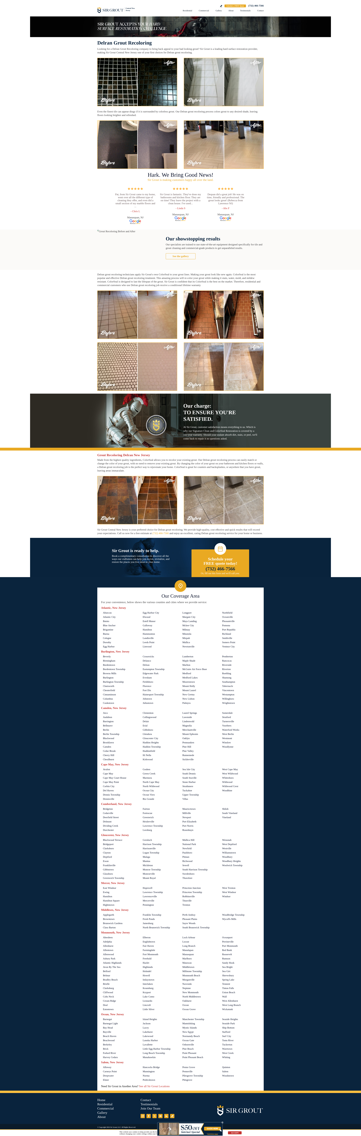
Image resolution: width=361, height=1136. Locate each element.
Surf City (226, 1036)
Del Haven (108, 790)
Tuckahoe (187, 790)
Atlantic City (109, 617)
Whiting (226, 1057)
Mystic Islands (189, 1027)
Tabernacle (227, 686)
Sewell (185, 865)
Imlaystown (148, 979)
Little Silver (148, 1009)
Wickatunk (227, 1009)
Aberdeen (108, 937)
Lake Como (148, 996)
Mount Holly (188, 686)
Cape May (108, 773)
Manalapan (187, 950)
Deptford (107, 857)
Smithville (227, 638)
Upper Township (190, 794)
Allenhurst (108, 946)
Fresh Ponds (149, 919)
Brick (105, 1048)
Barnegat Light (110, 1023)
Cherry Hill (108, 755)
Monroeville (149, 873)
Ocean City (148, 790)
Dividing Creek (110, 825)
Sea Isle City (188, 769)
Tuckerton (227, 1044)
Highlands (148, 967)
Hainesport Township (153, 694)
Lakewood (148, 1036)
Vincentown (228, 690)
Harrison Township (152, 844)
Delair (146, 721)
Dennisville (108, 799)
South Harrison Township (195, 869)
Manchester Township (193, 1019)
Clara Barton (109, 927)
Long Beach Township (154, 1053)
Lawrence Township (153, 825)
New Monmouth (190, 992)
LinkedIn (166, 1116)
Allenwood (108, 954)
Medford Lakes (190, 677)
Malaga (146, 857)
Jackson (147, 1023)
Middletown (188, 967)
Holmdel (147, 971)
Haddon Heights (151, 742)
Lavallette (148, 1044)
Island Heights (150, 1019)
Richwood (187, 861)
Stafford (226, 1032)
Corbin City (109, 786)
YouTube (160, 1116)
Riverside (227, 665)
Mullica (186, 642)
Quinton (226, 1067)
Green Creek (149, 773)
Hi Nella (147, 755)
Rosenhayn (187, 830)
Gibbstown (108, 869)
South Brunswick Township (196, 927)
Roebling (226, 673)
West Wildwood (230, 773)
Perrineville (228, 941)
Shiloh (225, 809)
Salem (225, 1071)
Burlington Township (113, 681)
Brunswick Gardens (112, 923)
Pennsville (187, 1071)
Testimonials (245, 10)
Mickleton (148, 865)
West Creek (228, 1053)
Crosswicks (148, 656)
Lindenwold (188, 721)
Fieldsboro (148, 681)
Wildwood (227, 782)
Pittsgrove (187, 1080)
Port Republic (229, 629)
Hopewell (147, 888)
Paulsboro (187, 852)
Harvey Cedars (110, 1057)
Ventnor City (228, 646)
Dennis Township (111, 794)
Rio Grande (148, 799)
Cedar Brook (109, 751)
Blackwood (108, 738)
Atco (105, 713)
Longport (186, 612)
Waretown (227, 1048)
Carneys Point (110, 1071)
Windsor (226, 896)
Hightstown (108, 905)
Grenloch (147, 840)
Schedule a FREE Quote (235, 6)
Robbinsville (188, 896)
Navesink (187, 984)
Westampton (228, 694)
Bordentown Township (114, 669)
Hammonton (149, 634)
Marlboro (187, 958)
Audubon (107, 717)
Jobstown (147, 698)
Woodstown (228, 1075)
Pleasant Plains (189, 919)
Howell (146, 975)
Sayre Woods (188, 923)
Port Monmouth (230, 946)
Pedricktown (149, 1080)
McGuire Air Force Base (194, 669)
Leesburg (147, 830)
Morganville (188, 979)
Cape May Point (111, 782)
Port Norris (187, 825)
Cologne (107, 638)
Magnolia (187, 725)
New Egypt (188, 1032)
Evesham (147, 677)
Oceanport (227, 937)
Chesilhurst (108, 759)
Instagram (143, 1116)
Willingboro (228, 698)
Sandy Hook (228, 962)
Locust (185, 941)
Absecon (107, 612)
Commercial (204, 10)
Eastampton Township (154, 669)
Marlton (186, 665)
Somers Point (228, 642)
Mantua (146, 861)
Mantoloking (188, 1023)
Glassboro (108, 873)
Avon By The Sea (111, 967)
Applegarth (108, 914)
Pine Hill (186, 746)
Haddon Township (152, 746)
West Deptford (229, 844)
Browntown (109, 919)
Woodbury (227, 857)
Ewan (106, 861)
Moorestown (188, 681)
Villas (185, 799)
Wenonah (226, 840)
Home (101, 1100)
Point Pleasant (189, 1053)
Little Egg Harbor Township (157, 1048)
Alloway (107, 1067)
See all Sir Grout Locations (154, 1086)
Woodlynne (227, 746)
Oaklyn (186, 738)
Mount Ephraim (190, 734)
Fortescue (147, 813)
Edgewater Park (151, 673)
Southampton (228, 681)
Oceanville (227, 617)
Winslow (226, 742)
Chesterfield (109, 690)
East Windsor (109, 888)
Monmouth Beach (191, 975)
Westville (226, 848)
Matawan (187, 962)
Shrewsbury (228, 975)
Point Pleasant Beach (192, 1057)
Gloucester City (150, 738)
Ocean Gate (188, 1040)
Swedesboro (188, 873)
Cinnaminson (109, 694)
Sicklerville (188, 759)
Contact (260, 10)
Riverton (226, 669)
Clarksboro (108, 848)
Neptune (186, 988)
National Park (189, 844)
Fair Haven (148, 946)
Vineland (226, 817)
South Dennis (189, 773)
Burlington (108, 677)
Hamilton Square (111, 900)
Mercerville (148, 900)
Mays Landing (189, 621)
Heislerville (148, 821)
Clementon (148, 713)
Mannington (149, 1071)
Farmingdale (149, 950)
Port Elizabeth (189, 821)
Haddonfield (149, 751)
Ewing (106, 892)
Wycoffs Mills (229, 919)
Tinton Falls (228, 988)
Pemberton (227, 656)
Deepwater (108, 1075)
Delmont (107, 821)
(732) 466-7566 (256, 5)
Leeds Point (148, 642)
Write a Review (221, 6)
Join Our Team (150, 1108)
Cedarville (108, 813)
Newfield (187, 848)
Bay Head (108, 1027)
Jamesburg (148, 923)
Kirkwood (148, 759)
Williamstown (229, 852)
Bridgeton (108, 809)
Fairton (146, 809)
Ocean (185, 1005)
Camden (107, 746)
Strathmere (187, 786)
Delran (146, 665)
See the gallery (181, 256)
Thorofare (187, 878)
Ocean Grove (189, 1009)
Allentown (108, 950)
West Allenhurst (230, 1000)
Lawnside (187, 717)
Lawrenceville (150, 896)
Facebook (148, 1116)
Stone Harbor (189, 782)
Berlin (106, 729)
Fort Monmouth (150, 954)
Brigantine (108, 629)
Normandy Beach (191, 1036)
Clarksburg (108, 988)
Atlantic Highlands (112, 962)
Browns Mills (109, 673)
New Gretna (188, 694)
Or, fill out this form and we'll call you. (220, 573)
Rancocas (227, 660)
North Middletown (191, 996)
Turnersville (228, 721)
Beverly (107, 656)
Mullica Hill (188, 840)
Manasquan (188, 954)
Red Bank (227, 950)
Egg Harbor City (151, 612)
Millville (186, 813)
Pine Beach (188, 1048)
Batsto (106, 621)
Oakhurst (186, 1000)
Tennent (226, 984)
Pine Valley (188, 751)
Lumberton (187, 656)
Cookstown (108, 703)
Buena (106, 634)
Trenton (186, 905)
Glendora (147, 734)
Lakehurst (148, 1032)
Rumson (226, 958)
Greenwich (148, 817)
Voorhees (226, 725)
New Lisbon (188, 698)
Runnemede (188, 755)
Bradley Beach (110, 979)
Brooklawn (108, 742)
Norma (146, 1075)
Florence (147, 686)
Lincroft (147, 1005)
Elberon (147, 937)
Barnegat (107, 1019)
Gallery (219, 10)
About (231, 10)
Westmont (227, 738)
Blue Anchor (109, 625)
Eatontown (108, 1009)
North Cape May (151, 782)
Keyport (147, 992)
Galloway (147, 625)
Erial (145, 725)
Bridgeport (108, 844)
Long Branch (188, 946)
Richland (226, 634)
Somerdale (227, 713)
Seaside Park (228, 1023)
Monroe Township (152, 869)
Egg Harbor (109, 646)
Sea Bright (227, 967)
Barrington (108, 721)
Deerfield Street (111, 817)
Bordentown (109, 665)
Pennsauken (188, 742)
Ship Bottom (228, 1027)
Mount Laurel (189, 690)
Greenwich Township (113, 878)
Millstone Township (192, 971)
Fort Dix (147, 690)
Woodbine (227, 790)
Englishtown (149, 941)
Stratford (226, 717)
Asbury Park (109, 958)
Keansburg (148, 988)
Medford (186, 673)
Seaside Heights (230, 1019)
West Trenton (228, 888)
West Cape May (230, 769)
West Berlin (228, 734)
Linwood (147, 646)
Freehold (147, 958)
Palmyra (186, 703)
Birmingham (109, 660)
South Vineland (229, 813)
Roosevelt (227, 954)
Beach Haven (109, 1036)
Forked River (109, 1053)
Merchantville (189, 729)
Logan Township (151, 852)
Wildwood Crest (230, 786)
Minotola (186, 634)
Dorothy (107, 642)
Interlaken (148, 984)
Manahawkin (149, 1057)
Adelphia (107, 941)
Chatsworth (108, 686)
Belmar (106, 975)
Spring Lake (228, 979)
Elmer (106, 1080)
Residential (187, 10)
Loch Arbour (188, 937)
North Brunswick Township (156, 927)
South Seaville (189, 777)
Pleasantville (228, 621)
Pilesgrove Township (192, 1075)
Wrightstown (228, 703)
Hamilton (147, 629)
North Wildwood (151, 786)
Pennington (148, 905)
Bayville (107, 1032)
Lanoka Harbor (150, 1040)
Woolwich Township (232, 865)
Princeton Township (192, 892)
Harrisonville (149, 848)
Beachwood (109, 1040)
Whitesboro (228, 777)
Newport (186, 817)
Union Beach (228, 992)
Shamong (226, 677)
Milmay (186, 629)
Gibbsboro (148, 729)
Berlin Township (111, 734)
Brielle (106, 984)
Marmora (147, 777)
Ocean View (149, 794)
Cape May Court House (114, 777)
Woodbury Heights (231, 861)
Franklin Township (152, 914)
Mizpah (186, 638)
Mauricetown (189, 809)
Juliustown (148, 703)
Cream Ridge (109, 1000)
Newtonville (188, 646)
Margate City (188, 617)
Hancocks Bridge (151, 1067)
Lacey (146, 1027)
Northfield (227, 612)
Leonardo (147, 1000)
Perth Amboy (188, 914)
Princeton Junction (191, 888)
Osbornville (188, 1044)
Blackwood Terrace (112, 840)
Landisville (148, 638)
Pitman (185, 857)
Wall (224, 996)
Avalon (106, 769)
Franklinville (109, 865)
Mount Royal (149, 878)
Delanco (147, 660)
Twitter (154, 1116)
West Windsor (229, 892)
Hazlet (146, 962)
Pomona (226, 625)
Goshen (146, 769)
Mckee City (188, 625)
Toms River (228, 1040)
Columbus (108, 698)
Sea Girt (226, 971)
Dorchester (108, 830)
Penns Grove (188, 1067)
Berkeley (107, 1044)
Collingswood (149, 717)
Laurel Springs (189, 713)
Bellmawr (108, 725)
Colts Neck (108, 996)
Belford (106, 971)
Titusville (187, 900)
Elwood (146, 617)
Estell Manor (149, 621)
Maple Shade (188, 660)
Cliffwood (108, 992)
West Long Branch (231, 1005)
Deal (105, 1005)
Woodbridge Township (233, 914)
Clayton (107, 852)
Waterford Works (230, 729)
